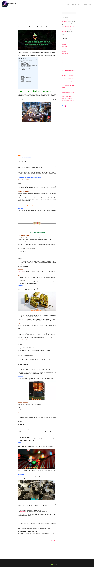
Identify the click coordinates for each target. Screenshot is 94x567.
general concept (65, 53)
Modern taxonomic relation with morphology (69, 80)
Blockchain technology (67, 72)
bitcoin (74, 70)
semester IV (63, 92)
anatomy (63, 41)
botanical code (72, 72)
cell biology (64, 48)
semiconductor (67, 92)
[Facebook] (62, 105)
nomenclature (63, 83)
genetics (63, 55)
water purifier (73, 100)
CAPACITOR (23, 73)
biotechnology (64, 46)
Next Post (53, 540)
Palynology (64, 56)
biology (64, 70)
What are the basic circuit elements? (26, 60)
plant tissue (64, 89)
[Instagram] (65, 106)
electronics (20, 28)
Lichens (63, 80)
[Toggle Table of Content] (36, 59)
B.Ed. (62, 42)
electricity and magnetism (66, 49)
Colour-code (20, 271)
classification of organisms (67, 75)
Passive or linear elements (27, 67)
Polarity (24, 76)
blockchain (63, 72)
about (54, 561)
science (68, 4)
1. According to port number (26, 62)
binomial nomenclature (67, 68)
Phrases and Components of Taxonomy (68, 86)
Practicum (72, 89)
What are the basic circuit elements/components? (29, 88)
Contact (57, 561)
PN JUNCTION (69, 89)
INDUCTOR (23, 80)
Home (64, 4)
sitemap (90, 4)
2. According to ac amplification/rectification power (29, 65)
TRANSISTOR (24, 85)
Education (79, 4)
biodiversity (64, 44)
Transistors (22, 511)
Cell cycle (63, 73)
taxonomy (63, 60)
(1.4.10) (62, 66)
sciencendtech (12, 3)
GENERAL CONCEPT (71, 78)
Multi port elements (26, 64)
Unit (24, 78)
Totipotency (70, 96)
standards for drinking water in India (68, 33)
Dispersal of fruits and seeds (65, 78)
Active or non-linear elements (27, 66)
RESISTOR (23, 69)
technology (74, 4)
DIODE (23, 84)
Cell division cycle (70, 73)
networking (70, 82)
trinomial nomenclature (65, 100)
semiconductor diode (71, 92)
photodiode (70, 83)
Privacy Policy (41, 561)
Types (22, 61)
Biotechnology (69, 70)
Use (23, 79)
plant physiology (65, 58)
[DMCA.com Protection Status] (53, 564)
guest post (85, 4)
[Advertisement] (37, 19)
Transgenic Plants (64, 98)
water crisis (69, 100)
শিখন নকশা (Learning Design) (66, 23)
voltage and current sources (24, 97)
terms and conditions (48, 561)
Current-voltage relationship (27, 70)
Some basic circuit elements (25, 68)
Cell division (65, 73)
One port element (25, 63)
